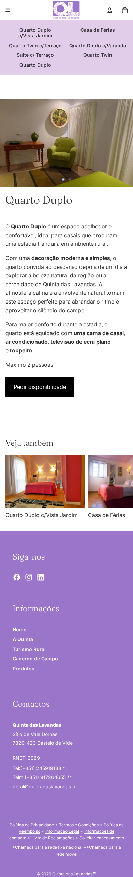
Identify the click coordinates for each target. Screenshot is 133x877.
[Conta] (109, 10)
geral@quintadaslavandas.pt (45, 786)
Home (19, 629)
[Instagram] (29, 577)
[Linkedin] (40, 577)
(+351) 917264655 (46, 777)
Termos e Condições (79, 824)
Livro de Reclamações (52, 837)
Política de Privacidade (32, 824)
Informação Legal (62, 831)
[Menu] (8, 10)
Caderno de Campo (35, 659)
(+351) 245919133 (41, 768)
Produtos (23, 668)
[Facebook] (17, 577)
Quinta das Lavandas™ (74, 873)
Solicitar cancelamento (101, 837)
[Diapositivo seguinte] (120, 487)
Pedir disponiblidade (40, 386)
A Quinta (23, 639)
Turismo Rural (29, 649)
